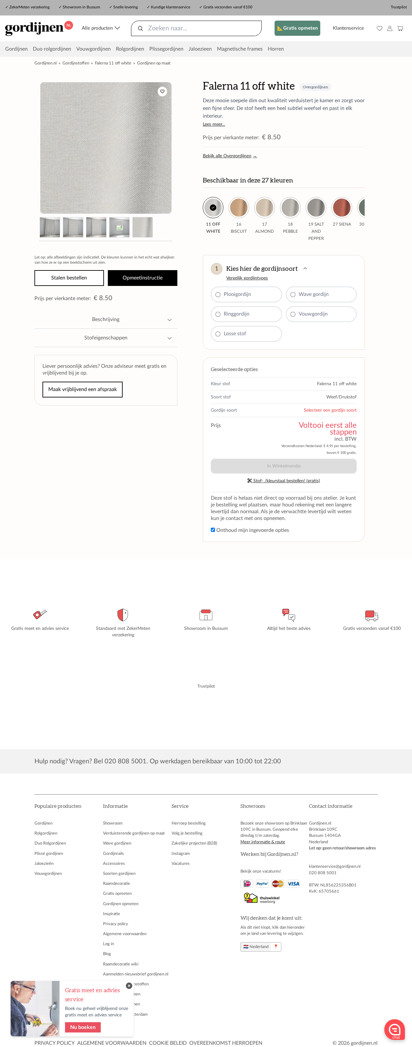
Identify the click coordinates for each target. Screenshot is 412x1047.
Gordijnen (16, 49)
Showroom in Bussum (81, 7)
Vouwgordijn (313, 314)
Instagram (181, 854)
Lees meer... (214, 124)
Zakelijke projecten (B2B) (194, 843)
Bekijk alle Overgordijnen (230, 156)
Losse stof (235, 333)
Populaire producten (57, 806)
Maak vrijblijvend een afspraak (82, 389)
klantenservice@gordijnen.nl (334, 866)
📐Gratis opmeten (297, 28)
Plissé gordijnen (48, 854)
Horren (276, 49)
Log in (108, 944)
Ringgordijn (236, 314)
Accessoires (114, 864)
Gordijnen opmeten (120, 904)
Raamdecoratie (116, 884)
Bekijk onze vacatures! (260, 871)
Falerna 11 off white (113, 63)
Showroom (113, 823)
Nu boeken (83, 1027)
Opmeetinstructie (143, 277)
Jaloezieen (200, 49)
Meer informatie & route (262, 842)
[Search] (140, 28)
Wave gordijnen (117, 843)
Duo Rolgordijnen (50, 843)
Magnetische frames (240, 49)
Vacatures (181, 864)
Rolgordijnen (130, 49)
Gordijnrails (113, 854)
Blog (107, 954)
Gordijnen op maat (154, 63)
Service (180, 806)
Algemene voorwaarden (124, 934)
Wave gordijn (314, 294)
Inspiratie (111, 914)
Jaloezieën (43, 864)
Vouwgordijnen (93, 49)
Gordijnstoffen (75, 63)
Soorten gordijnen (119, 874)
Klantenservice (348, 28)
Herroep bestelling (189, 823)
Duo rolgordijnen (52, 49)
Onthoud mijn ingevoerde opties (252, 530)
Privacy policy (115, 924)
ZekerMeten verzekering (29, 7)
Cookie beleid (168, 1043)
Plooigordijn (237, 294)
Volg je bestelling (187, 833)
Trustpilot (399, 7)
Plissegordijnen (166, 49)
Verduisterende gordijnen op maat (134, 833)
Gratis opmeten (117, 893)
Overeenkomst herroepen (225, 1043)
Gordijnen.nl (45, 63)
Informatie (115, 806)
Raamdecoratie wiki (120, 964)
